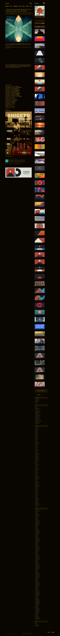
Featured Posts (40, 27)
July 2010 (36, 587)
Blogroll (36, 433)
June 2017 (36, 526)
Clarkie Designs (37, 408)
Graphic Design (37, 453)
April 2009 (36, 598)
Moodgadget (36, 421)
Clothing (36, 437)
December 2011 (37, 574)
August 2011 (36, 577)
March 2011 (36, 581)
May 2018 (36, 518)
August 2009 (36, 595)
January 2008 (37, 609)
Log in (36, 623)
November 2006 (37, 618)
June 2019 (36, 512)
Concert (36, 438)
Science (36, 488)
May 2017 (36, 527)
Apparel (36, 431)
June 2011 (36, 579)
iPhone (36, 463)
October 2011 (36, 576)
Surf (35, 494)
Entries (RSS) (24, 633)
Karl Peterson (37, 416)
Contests (36, 439)
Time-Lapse (36, 495)
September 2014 (37, 550)
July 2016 (36, 534)
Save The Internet (37, 422)
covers (36, 440)
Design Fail (36, 442)
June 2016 (36, 535)
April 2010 (36, 589)
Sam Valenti (36, 402)
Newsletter (36, 474)
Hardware (36, 456)
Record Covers (37, 486)
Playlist (40, 3)
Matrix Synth (36, 418)
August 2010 (36, 586)
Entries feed (36, 624)
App (35, 430)
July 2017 (36, 525)
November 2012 (37, 566)
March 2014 (36, 554)
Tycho (36, 498)
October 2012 (37, 567)
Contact (23, 6)
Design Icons (36, 443)
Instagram (36, 459)
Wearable (36, 502)
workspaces (36, 506)
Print (35, 480)
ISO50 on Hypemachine (38, 411)
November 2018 (37, 515)
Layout (36, 466)
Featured (36, 447)
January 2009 (37, 600)
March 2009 (36, 599)
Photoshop (36, 477)
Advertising (36, 427)
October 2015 (37, 540)
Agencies (36, 428)
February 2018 (37, 520)
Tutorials (36, 497)
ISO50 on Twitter (37, 412)
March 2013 (36, 563)
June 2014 (36, 552)
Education (36, 445)
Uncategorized (37, 499)
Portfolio (7, 6)
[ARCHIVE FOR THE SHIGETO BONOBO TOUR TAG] (18, 9)
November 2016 (37, 531)
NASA (36, 473)
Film (35, 448)
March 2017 (36, 528)
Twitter (27, 6)
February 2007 (37, 616)
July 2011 (36, 578)
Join (31, 6)
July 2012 (36, 569)
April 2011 (36, 580)
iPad (35, 462)
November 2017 (37, 522)
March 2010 (36, 590)
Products (36, 483)
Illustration (36, 457)
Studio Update (37, 493)
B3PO (36, 407)
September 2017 (37, 524)
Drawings (36, 444)
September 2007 (37, 612)
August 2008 (36, 604)
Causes (36, 436)
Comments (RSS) (29, 633)
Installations (36, 460)
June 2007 (36, 613)
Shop (11, 6)
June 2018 (36, 517)
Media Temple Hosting (40, 395)
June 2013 (36, 561)
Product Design (37, 482)
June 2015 (36, 543)
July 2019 (36, 511)
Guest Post (36, 454)
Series (36, 489)
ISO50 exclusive (37, 464)
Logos (36, 467)
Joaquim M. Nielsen (37, 415)
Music (16, 158)
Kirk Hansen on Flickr (38, 417)
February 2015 (37, 546)
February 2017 (37, 529)
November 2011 (37, 575)
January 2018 (37, 521)
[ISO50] (8, 3)
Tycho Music (15, 6)
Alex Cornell (36, 406)
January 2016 (37, 538)
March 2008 (36, 608)
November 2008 (37, 602)
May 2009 (36, 597)
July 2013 (36, 560)
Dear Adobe (36, 441)
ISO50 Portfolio (37, 413)
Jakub (9, 158)
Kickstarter (36, 465)
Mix (35, 470)
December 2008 (37, 601)
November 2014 (37, 548)
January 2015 (37, 547)
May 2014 (36, 553)
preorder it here (11, 45)
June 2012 (36, 570)
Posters (36, 479)
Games (36, 451)
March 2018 (36, 519)
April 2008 (36, 607)
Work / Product (51, 632)
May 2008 (36, 606)
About (20, 6)
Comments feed (37, 625)
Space (36, 492)
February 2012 (37, 573)
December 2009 (37, 592)
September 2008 (37, 603)
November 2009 (37, 593)
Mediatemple (36, 419)
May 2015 (36, 544)
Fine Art (36, 449)
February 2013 (37, 564)
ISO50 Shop (36, 414)
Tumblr (36, 496)
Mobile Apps (36, 472)
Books (36, 434)
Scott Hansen (37, 399)
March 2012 (36, 572)
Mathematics (36, 469)
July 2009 (36, 596)
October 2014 (37, 549)
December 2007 (37, 610)
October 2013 (37, 558)
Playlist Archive (40, 17)
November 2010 (37, 584)
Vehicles (36, 500)
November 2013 (37, 557)
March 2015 (36, 545)
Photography (36, 476)
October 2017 (37, 523)
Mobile (36, 471)
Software (36, 491)
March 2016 (36, 537)
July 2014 (36, 551)
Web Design (36, 503)
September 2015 (37, 541)
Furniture (36, 450)
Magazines (36, 468)
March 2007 (36, 615)
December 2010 (37, 583)
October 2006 (37, 619)
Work (36, 505)
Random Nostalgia (37, 485)
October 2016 (37, 532)
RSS (30, 3)
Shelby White (36, 401)
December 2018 (37, 514)
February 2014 (37, 555)
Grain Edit (36, 410)
